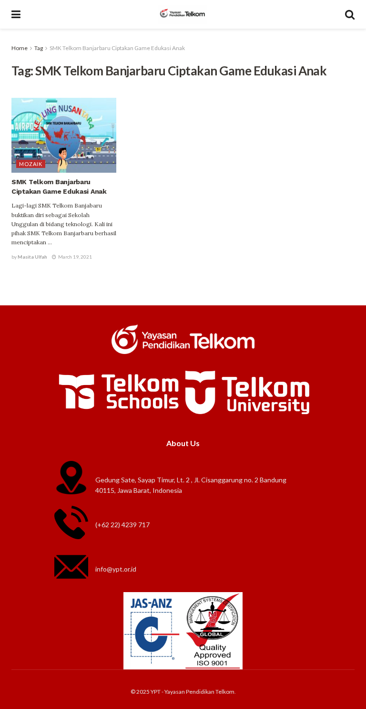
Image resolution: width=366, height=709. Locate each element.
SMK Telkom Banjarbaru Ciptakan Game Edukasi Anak (117, 48)
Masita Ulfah (32, 257)
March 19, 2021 (74, 257)
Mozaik (30, 164)
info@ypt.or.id (115, 569)
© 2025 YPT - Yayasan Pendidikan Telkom (182, 691)
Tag (38, 48)
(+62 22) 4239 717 (122, 525)
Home (19, 48)
